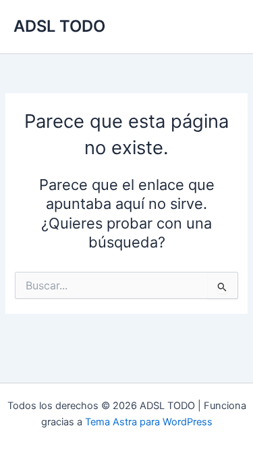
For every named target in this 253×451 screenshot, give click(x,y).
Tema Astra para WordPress (149, 422)
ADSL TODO (59, 26)
